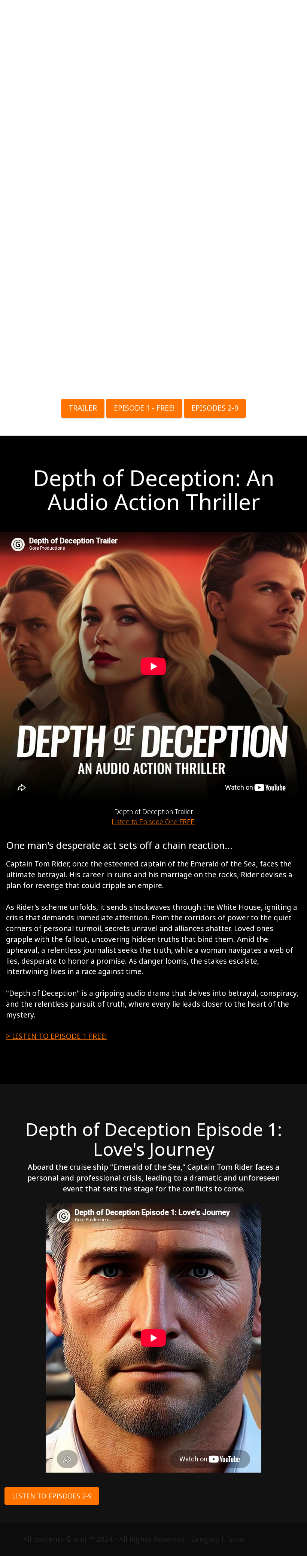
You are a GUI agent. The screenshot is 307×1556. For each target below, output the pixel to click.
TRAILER (83, 408)
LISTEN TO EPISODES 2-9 (52, 1495)
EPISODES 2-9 (214, 408)
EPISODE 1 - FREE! (144, 408)
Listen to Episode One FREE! (153, 821)
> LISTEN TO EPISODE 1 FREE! (56, 1036)
